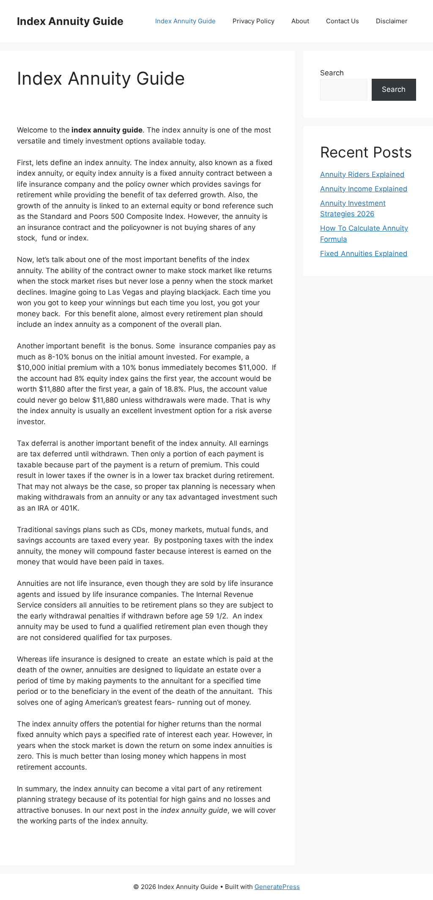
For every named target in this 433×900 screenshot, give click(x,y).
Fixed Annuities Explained (364, 253)
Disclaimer (392, 21)
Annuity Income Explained (364, 189)
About (300, 21)
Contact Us (342, 21)
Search (332, 73)
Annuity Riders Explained (362, 174)
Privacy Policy (253, 21)
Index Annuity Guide (70, 21)
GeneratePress (277, 887)
